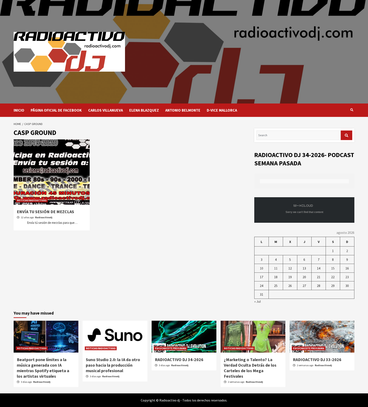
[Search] (351, 110)
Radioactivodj (43, 217)
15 (333, 268)
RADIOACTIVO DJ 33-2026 (317, 359)
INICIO (19, 110)
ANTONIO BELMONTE (182, 110)
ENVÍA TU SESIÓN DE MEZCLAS (45, 211)
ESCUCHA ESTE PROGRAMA (170, 348)
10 (261, 268)
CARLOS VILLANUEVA (105, 110)
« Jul (257, 301)
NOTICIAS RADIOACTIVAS (31, 200)
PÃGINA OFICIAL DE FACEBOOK (56, 110)
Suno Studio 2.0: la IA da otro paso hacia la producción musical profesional (113, 365)
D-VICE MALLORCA (222, 110)
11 (275, 268)
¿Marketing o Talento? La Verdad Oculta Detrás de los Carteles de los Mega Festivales (250, 368)
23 (347, 277)
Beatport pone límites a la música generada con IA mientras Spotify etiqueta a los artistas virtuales (43, 368)
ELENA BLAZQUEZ (144, 110)
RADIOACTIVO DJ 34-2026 (179, 359)
